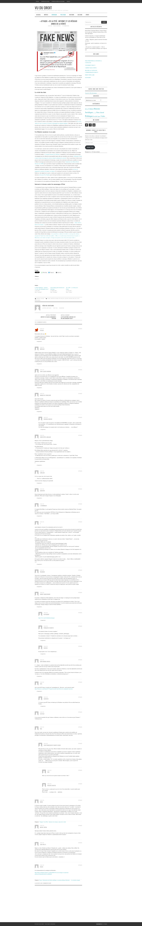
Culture (80, 15)
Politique (63, 15)
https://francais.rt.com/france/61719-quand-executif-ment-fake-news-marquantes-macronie (54, 689)
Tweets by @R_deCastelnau (91, 93)
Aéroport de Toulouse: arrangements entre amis (48, 317)
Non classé (100, 112)
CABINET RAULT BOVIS (91, 68)
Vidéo (103, 116)
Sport (87, 15)
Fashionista (99, 924)
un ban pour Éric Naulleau (44, 175)
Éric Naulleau (61, 298)
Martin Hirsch (37, 300)
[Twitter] (86, 124)
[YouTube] (93, 124)
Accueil (37, 1)
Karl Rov (74, 298)
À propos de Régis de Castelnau (58, 1)
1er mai (48, 298)
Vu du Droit (43, 7)
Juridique (54, 15)
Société (95, 116)
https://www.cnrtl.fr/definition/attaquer (46, 618)
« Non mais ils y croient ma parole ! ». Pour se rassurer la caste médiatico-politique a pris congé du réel (96, 48)
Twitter (55, 308)
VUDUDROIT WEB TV (90, 65)
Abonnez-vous (90, 147)
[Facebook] (90, 124)
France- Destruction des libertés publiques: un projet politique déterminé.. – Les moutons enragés (59, 880)
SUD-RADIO (88, 77)
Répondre (80, 328)
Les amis (94, 112)
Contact (68, 1)
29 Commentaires (65, 26)
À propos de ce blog (45, 1)
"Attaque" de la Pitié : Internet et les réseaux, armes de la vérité (52, 822)
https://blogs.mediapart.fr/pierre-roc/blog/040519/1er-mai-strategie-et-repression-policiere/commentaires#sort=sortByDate (52, 873)
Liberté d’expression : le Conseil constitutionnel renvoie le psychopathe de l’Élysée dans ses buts (95, 36)
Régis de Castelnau (57, 26)
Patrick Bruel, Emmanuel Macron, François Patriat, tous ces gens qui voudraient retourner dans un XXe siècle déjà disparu (96, 32)
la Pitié (78, 298)
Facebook (61, 308)
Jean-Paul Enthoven (68, 298)
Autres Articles (47, 308)
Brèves (46, 15)
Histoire (71, 15)
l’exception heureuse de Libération (52, 154)
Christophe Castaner (54, 298)
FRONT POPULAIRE (89, 75)
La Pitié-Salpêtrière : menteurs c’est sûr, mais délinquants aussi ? (42, 288)
